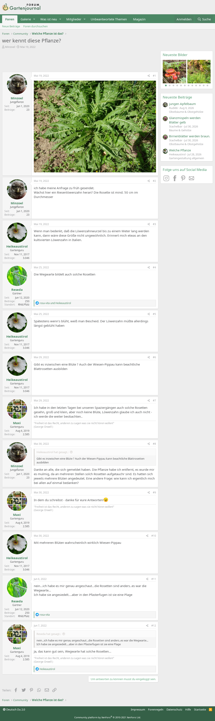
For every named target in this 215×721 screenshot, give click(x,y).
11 (204, 85)
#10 (153, 535)
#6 (154, 357)
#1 (154, 75)
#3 (154, 224)
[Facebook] (175, 180)
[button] (34, 19)
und (55, 303)
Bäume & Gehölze (180, 130)
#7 (154, 400)
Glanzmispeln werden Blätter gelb (185, 120)
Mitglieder (73, 19)
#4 (154, 267)
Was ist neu (48, 19)
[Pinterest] (184, 180)
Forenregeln (155, 709)
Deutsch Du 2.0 (15, 709)
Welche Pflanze (180, 150)
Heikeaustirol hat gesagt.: (52, 452)
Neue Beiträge (11, 26)
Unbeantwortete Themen (109, 19)
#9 (154, 492)
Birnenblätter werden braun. (189, 136)
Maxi (17, 423)
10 (200, 85)
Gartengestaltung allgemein (186, 158)
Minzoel (10, 47)
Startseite (200, 709)
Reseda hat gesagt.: (49, 634)
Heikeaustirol (17, 246)
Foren (9, 19)
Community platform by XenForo (107, 717)
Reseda (17, 289)
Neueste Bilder (175, 54)
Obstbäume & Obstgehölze (186, 112)
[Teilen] (148, 75)
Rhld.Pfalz (23, 304)
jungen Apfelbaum (182, 104)
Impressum (138, 709)
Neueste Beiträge (177, 97)
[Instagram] (167, 180)
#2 (154, 181)
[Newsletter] (191, 180)
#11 (153, 579)
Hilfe (188, 709)
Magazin (139, 19)
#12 (153, 625)
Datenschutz (174, 709)
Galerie (26, 19)
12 (207, 85)
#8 (154, 444)
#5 (154, 314)
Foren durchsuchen (35, 26)
